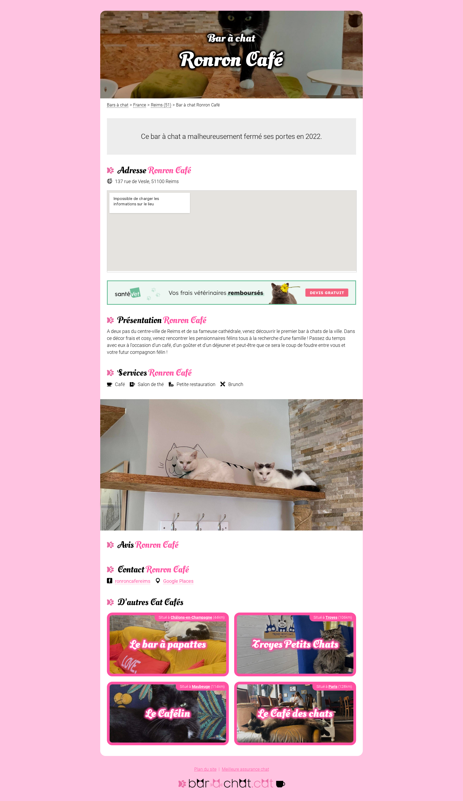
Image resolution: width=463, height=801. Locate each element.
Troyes (331, 617)
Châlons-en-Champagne (191, 617)
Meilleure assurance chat (245, 769)
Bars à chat (117, 104)
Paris (332, 686)
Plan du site (205, 769)
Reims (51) (161, 104)
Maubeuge (201, 686)
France (139, 104)
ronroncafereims (132, 581)
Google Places (178, 581)
